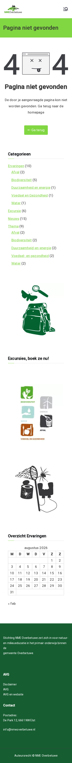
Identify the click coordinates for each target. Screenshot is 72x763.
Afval (15, 172)
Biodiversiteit (21, 180)
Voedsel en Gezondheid (29, 195)
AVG (6, 689)
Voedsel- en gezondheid (30, 256)
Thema (13, 226)
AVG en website (13, 694)
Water (16, 203)
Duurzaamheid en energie (30, 188)
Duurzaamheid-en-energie (31, 248)
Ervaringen (16, 166)
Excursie (14, 211)
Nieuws (13, 219)
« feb (12, 604)
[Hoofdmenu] (65, 9)
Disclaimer (10, 684)
